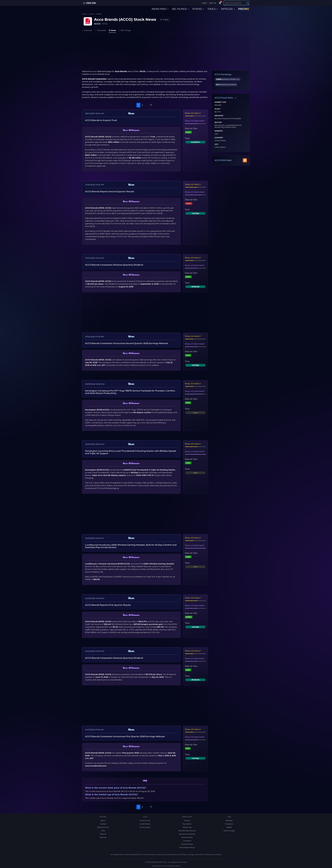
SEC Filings (126, 30)
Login (204, 3)
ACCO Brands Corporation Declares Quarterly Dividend (114, 265)
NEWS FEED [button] (159, 9)
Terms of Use (145, 820)
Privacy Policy (145, 827)
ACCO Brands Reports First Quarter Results (108, 605)
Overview (88, 30)
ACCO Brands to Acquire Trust (101, 120)
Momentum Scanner (187, 834)
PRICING (243, 9)
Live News (187, 841)
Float (217, 109)
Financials (101, 30)
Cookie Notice (145, 824)
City (216, 144)
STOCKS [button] (197, 9)
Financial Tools (187, 844)
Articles (187, 820)
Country (219, 138)
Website (219, 131)
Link (216, 134)
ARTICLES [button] (227, 9)
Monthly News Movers (187, 831)
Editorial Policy (103, 827)
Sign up (212, 3)
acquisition (195, 142)
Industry (219, 116)
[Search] (247, 3)
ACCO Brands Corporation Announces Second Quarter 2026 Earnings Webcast (126, 343)
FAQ (103, 831)
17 (151, 105)
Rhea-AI (103, 834)
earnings (195, 213)
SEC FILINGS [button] (179, 9)
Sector (218, 122)
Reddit (229, 827)
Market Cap (220, 102)
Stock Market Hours (187, 847)
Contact (103, 824)
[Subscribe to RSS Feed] (245, 160)
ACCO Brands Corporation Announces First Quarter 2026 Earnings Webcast (125, 736)
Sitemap (103, 837)
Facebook (229, 824)
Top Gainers (187, 824)
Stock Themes (187, 837)
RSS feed (229, 820)
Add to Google (229, 831)
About (103, 820)
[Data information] (235, 98)
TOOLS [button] (211, 9)
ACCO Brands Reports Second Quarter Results (109, 191)
